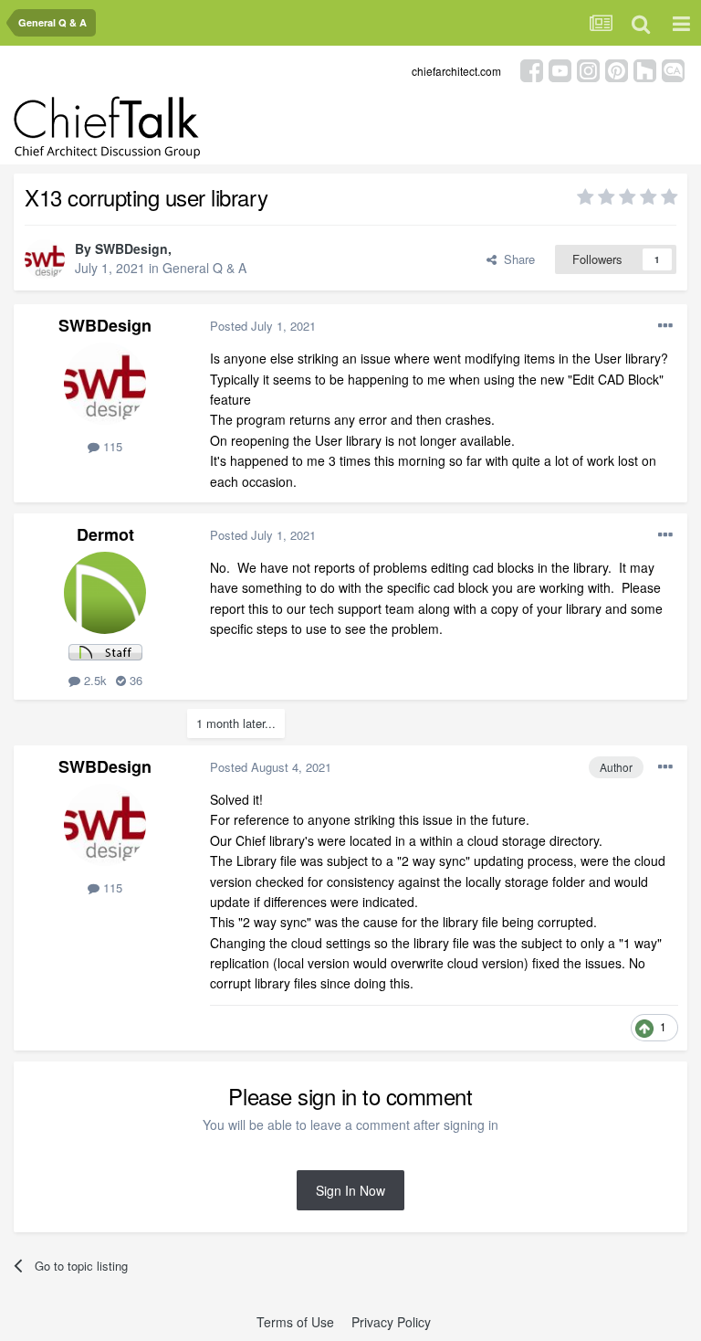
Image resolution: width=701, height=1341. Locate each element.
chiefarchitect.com (456, 71)
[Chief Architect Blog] (673, 69)
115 (110, 446)
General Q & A (204, 268)
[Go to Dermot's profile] (105, 593)
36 (134, 680)
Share (516, 259)
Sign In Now (350, 1190)
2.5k (93, 680)
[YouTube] (560, 69)
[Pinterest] (616, 69)
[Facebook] (531, 69)
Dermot (105, 534)
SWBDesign (131, 248)
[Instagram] (588, 69)
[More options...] (665, 326)
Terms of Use (295, 1322)
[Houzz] (644, 69)
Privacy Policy (391, 1322)
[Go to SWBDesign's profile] (45, 259)
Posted (263, 325)
